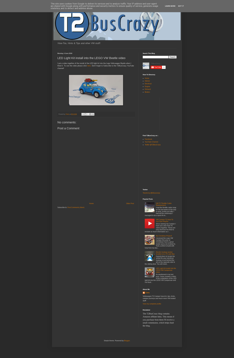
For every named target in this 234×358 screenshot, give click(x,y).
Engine (147, 86)
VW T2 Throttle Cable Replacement (164, 204)
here (89, 66)
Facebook (148, 139)
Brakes (147, 92)
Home (91, 203)
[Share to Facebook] (90, 114)
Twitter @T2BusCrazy (153, 145)
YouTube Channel (151, 142)
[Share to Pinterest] (93, 114)
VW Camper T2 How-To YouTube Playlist (164, 220)
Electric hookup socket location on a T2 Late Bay (165, 253)
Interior (147, 81)
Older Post (130, 203)
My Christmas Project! (164, 236)
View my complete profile (152, 304)
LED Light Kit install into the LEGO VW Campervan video (166, 270)
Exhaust (148, 89)
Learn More (170, 6)
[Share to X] (88, 114)
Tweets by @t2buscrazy (151, 193)
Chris (147, 293)
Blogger (127, 341)
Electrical (148, 84)
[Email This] (82, 114)
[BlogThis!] (85, 114)
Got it (181, 6)
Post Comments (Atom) (75, 207)
